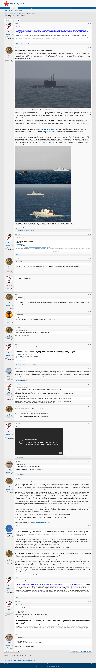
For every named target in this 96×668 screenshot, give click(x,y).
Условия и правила (59, 664)
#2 (90, 47)
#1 (90, 23)
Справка (83, 664)
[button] (27, 8)
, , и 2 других (25, 230)
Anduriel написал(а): (20, 387)
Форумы (14, 8)
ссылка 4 (51, 129)
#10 (90, 368)
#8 (90, 327)
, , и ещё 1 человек (26, 364)
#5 (90, 276)
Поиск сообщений (18, 10)
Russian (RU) (8, 664)
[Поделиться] (89, 23)
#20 (90, 634)
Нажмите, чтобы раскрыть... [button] (53, 40)
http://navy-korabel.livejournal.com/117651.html (27, 228)
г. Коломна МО (10, 38)
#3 (90, 234)
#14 (90, 461)
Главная (7, 8)
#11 (90, 384)
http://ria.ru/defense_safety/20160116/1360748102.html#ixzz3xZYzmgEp (42, 574)
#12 (90, 406)
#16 (90, 525)
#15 (90, 478)
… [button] (10, 20)
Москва (12, 475)
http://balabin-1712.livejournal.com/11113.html (39, 522)
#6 (90, 294)
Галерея (31, 8)
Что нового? (22, 8)
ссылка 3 (51, 117)
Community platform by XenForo (48, 666)
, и (22, 597)
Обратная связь (50, 664)
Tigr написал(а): (19, 314)
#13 (90, 423)
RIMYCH (9, 319)
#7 (90, 311)
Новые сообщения (8, 10)
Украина (12, 380)
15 (12, 20)
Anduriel (9, 376)
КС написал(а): (19, 261)
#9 (90, 344)
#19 (90, 601)
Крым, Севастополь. (9, 539)
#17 (90, 551)
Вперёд (16, 20)
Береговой (9, 533)
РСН (55, 564)
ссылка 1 (34, 53)
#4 (90, 258)
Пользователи (40, 8)
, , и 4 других (24, 43)
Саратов (12, 61)
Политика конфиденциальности (72, 664)
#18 (90, 577)
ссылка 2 (75, 109)
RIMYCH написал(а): (20, 330)
